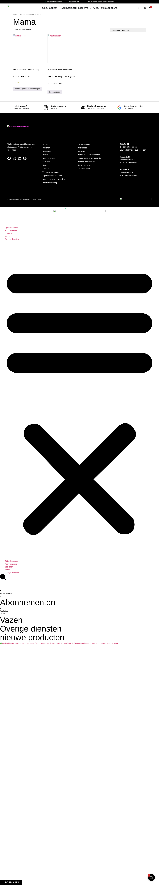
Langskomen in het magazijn (89, 158)
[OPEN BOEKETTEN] (90, 8)
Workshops (82, 148)
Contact (45, 169)
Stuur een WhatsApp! (23, 108)
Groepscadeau (84, 169)
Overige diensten (12, 239)
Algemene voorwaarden (52, 176)
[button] (79, 400)
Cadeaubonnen (84, 144)
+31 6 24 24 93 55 (129, 147)
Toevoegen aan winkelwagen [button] (28, 89)
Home (15, 14)
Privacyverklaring (49, 183)
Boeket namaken (84, 165)
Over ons (46, 162)
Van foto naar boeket (86, 162)
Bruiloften (81, 151)
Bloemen (46, 148)
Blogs (44, 165)
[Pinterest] (25, 158)
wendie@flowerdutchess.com (134, 150)
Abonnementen (48, 158)
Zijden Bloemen (11, 228)
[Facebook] (9, 158)
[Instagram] (14, 158)
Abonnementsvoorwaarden (53, 179)
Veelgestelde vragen (50, 172)
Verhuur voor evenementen (89, 155)
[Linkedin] (19, 158)
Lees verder (54, 92)
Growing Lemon (36, 199)
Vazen (45, 155)
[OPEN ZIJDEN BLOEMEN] (59, 8)
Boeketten (46, 151)
